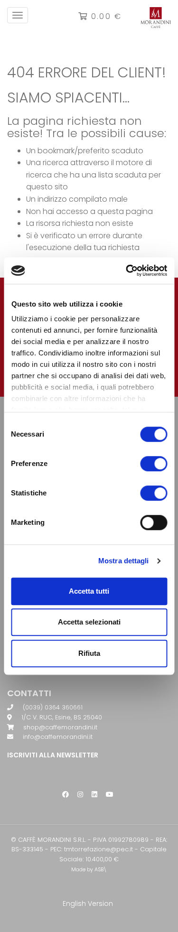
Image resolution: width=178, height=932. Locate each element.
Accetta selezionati (89, 622)
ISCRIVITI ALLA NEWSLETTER (52, 755)
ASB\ (100, 869)
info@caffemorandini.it (58, 737)
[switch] (153, 463)
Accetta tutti (89, 591)
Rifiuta (89, 653)
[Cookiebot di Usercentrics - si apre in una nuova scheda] (126, 270)
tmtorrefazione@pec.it (98, 849)
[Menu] (17, 15)
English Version (88, 903)
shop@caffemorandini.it (60, 727)
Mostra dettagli (123, 561)
